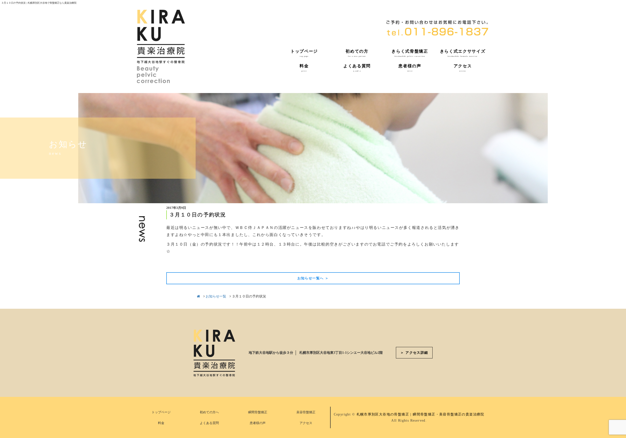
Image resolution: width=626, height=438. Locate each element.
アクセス (306, 423)
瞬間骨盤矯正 (257, 412)
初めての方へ (209, 412)
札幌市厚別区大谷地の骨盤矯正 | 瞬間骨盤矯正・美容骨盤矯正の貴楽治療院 (420, 414)
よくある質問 (209, 423)
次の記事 (450, 263)
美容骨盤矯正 (305, 412)
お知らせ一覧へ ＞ (313, 278)
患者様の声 (258, 423)
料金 (161, 423)
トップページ (161, 412)
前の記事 (175, 263)
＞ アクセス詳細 (414, 353)
